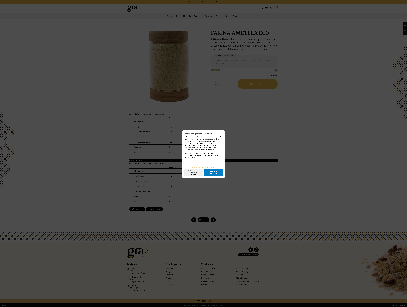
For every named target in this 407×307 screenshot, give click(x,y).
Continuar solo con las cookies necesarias (194, 172)
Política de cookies (197, 167)
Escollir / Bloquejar (210, 167)
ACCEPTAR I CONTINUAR (213, 172)
